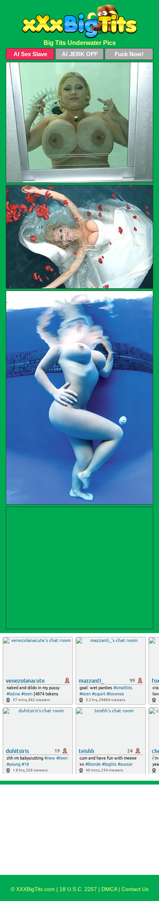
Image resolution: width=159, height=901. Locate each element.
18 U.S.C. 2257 (78, 889)
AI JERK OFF (80, 54)
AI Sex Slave (30, 54)
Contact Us (135, 889)
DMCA (109, 889)
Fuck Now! (129, 54)
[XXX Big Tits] (79, 21)
